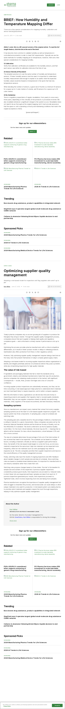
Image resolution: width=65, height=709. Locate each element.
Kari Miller (7, 286)
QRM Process (7, 14)
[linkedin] (29, 41)
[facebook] (27, 41)
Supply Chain (7, 265)
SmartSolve (18, 517)
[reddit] (35, 41)
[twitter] (32, 41)
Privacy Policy (7, 706)
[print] (60, 41)
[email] (38, 41)
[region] (32, 705)
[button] (5, 5)
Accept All (57, 705)
